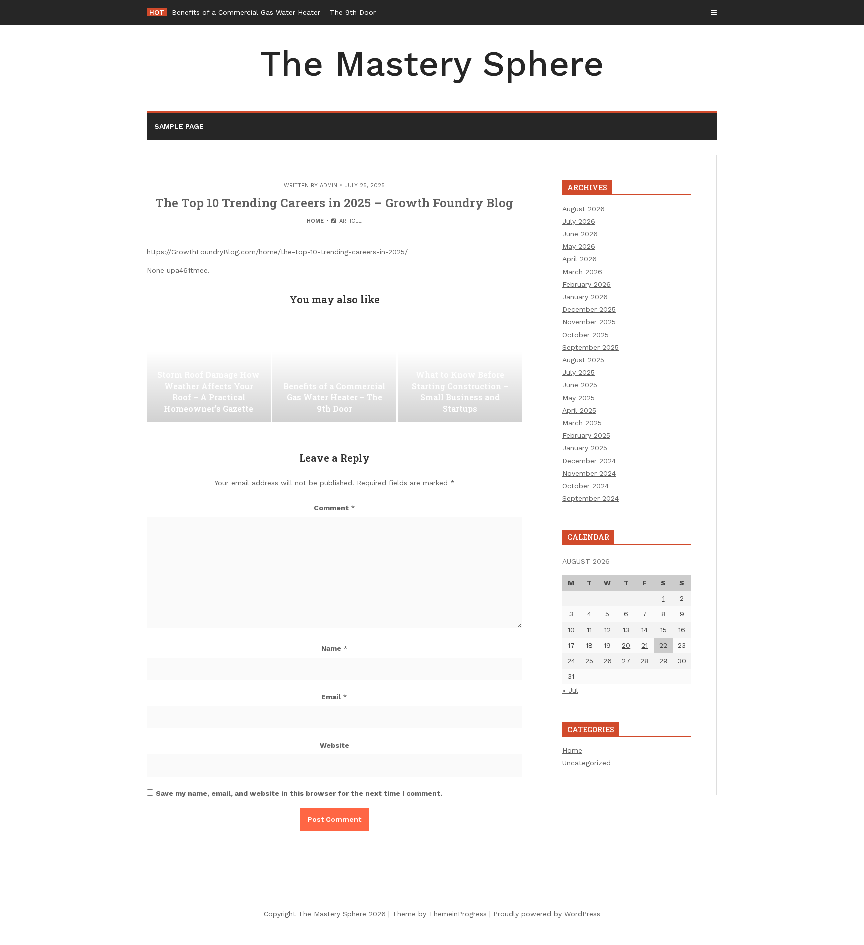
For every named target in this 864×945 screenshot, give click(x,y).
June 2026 (580, 234)
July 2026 (579, 221)
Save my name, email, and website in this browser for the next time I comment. (299, 793)
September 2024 (590, 498)
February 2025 (586, 435)
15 (663, 630)
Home (315, 221)
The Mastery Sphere (432, 63)
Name (335, 648)
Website (335, 745)
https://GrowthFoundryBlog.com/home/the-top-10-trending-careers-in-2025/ (277, 252)
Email (335, 697)
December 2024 (589, 461)
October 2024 (585, 486)
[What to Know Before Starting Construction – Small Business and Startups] (460, 372)
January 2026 (585, 297)
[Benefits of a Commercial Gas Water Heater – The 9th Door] (334, 372)
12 (607, 630)
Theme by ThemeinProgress (439, 914)
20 (626, 645)
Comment (335, 508)
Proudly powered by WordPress (547, 914)
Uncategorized (586, 763)
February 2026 (586, 284)
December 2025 (589, 309)
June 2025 (580, 385)
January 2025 (585, 448)
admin (329, 185)
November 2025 (589, 322)
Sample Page (179, 126)
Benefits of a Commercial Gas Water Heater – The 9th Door (274, 12)
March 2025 (582, 423)
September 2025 (590, 347)
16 (682, 630)
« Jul (570, 690)
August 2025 (583, 360)
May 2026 (579, 246)
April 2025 (579, 410)
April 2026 (579, 259)
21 (645, 645)
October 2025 (585, 335)
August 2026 (583, 209)
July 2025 (578, 372)
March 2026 (582, 272)
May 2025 (578, 398)
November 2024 (589, 473)
